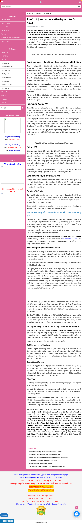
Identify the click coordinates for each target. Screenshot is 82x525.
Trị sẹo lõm (5, 30)
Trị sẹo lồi (5, 27)
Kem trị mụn (6, 23)
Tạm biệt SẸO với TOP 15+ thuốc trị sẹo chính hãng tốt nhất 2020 (47, 466)
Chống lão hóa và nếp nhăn (11, 37)
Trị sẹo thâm (6, 19)
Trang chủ (5, 52)
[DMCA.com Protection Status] (41, 510)
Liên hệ (4, 103)
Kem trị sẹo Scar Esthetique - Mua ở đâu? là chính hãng (44, 454)
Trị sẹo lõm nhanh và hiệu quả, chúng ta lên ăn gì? (43, 460)
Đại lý (4, 95)
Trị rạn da (5, 34)
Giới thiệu (5, 56)
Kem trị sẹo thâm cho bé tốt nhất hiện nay (40, 463)
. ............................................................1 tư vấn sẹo (77, 514)
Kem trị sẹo (5, 41)
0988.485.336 (8, 521)
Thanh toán (5, 92)
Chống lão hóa (7, 85)
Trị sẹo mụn (6, 63)
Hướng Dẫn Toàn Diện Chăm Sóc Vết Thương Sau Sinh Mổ (45, 451)
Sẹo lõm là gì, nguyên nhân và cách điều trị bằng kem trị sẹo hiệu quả (48, 457)
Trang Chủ (29, 13)
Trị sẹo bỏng (6, 70)
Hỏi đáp (4, 99)
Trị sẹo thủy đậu (7, 67)
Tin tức (4, 59)
